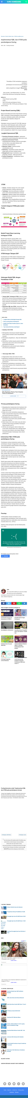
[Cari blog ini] (26, 2)
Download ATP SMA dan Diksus (14, 1017)
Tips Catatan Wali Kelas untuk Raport (11, 326)
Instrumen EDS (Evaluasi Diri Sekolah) (15, 1036)
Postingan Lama (22, 834)
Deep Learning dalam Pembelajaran (11, 321)
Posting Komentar (10, 45)
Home (5, 1090)
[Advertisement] (14, 20)
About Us (9, 1090)
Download (6, 556)
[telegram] (24, 603)
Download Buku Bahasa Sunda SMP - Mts (16, 1030)
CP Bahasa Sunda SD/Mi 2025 (13, 1010)
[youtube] (14, 1083)
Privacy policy (21, 1090)
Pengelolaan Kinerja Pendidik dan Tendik (16, 911)
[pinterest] (14, 603)
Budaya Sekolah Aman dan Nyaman (14, 907)
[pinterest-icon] (23, 1083)
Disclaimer (12, 1092)
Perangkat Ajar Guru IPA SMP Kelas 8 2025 (16, 916)
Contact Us (14, 1090)
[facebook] (3, 603)
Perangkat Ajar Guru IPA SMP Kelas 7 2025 (16, 920)
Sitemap (16, 1092)
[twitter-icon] (9, 1083)
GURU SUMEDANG (14, 2)
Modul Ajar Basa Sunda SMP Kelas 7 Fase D (16, 1004)
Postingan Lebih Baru (6, 834)
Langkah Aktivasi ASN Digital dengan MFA (12, 319)
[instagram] (18, 1083)
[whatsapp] (19, 603)
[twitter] (8, 603)
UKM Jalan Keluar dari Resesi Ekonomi (15, 997)
